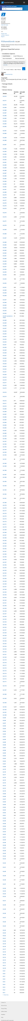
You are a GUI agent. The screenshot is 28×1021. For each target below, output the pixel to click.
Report (2, 36)
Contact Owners (5, 35)
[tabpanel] (14, 66)
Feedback (3, 1014)
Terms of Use (4, 1005)
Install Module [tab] (6, 56)
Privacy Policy (4, 1008)
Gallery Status (4, 1011)
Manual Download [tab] (19, 58)
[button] (1, 53)
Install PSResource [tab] (18, 56)
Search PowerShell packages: (9, 6)
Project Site (4, 33)
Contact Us (3, 1002)
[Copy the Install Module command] (23, 69)
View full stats (4, 25)
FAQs (2, 1017)
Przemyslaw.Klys (8, 74)
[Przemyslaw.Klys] (2, 74)
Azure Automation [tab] (7, 58)
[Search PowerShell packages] (21, 8)
